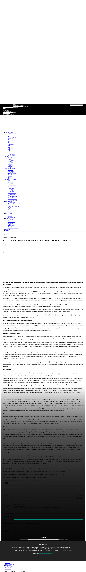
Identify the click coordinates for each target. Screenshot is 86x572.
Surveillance (11, 144)
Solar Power (11, 153)
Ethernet (10, 187)
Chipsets (10, 167)
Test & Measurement (13, 200)
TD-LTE (10, 143)
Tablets (9, 159)
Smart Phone (11, 158)
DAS (9, 184)
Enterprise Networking (13, 206)
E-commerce (11, 214)
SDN (9, 136)
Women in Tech (11, 222)
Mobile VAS (11, 191)
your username (25, 106)
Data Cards (11, 160)
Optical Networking (12, 137)
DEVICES (7, 156)
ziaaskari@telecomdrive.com (46, 553)
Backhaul (10, 182)
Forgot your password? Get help (8, 109)
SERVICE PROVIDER (10, 179)
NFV (9, 135)
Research (10, 220)
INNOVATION (8, 213)
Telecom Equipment (13, 196)
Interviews (10, 223)
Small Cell (10, 178)
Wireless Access (12, 173)
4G (8, 141)
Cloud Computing (12, 133)
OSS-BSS (10, 190)
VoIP (9, 149)
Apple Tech (10, 166)
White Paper (11, 225)
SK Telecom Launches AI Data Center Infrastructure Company (43, 539)
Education (7, 229)
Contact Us (8, 569)
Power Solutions (12, 193)
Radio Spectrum (12, 194)
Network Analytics (12, 155)
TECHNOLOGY (9, 132)
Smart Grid (10, 138)
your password (15, 107)
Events (9, 224)
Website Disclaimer (10, 567)
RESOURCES (8, 218)
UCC (9, 212)
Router (9, 207)
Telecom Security (12, 197)
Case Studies (11, 226)
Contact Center (11, 202)
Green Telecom (11, 154)
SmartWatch (11, 162)
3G (8, 139)
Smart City (10, 174)
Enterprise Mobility (12, 205)
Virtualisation (11, 151)
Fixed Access (11, 188)
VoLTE (9, 150)
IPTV (9, 177)
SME (9, 208)
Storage (10, 210)
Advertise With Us (9, 564)
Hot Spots (10, 189)
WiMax (9, 148)
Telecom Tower (11, 185)
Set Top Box (11, 171)
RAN (9, 195)
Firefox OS (10, 165)
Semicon (10, 176)
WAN (9, 211)
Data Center (43, 537)
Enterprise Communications (14, 203)
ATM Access (11, 180)
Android (10, 164)
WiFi (9, 145)
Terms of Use (8, 566)
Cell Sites (10, 183)
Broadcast (10, 172)
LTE (9, 147)
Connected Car (11, 217)
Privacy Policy (8, 565)
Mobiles (10, 161)
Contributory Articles (13, 228)
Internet (10, 216)
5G (8, 142)
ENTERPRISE (8, 201)
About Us (7, 563)
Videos (7, 230)
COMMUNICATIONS (10, 168)
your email (14, 112)
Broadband (10, 170)
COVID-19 (10, 219)
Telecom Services (12, 199)
